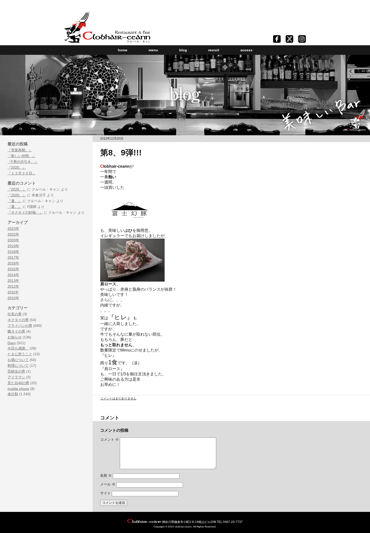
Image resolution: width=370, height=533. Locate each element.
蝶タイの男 (16, 331)
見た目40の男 (18, 383)
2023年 (13, 229)
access (246, 50)
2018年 (13, 252)
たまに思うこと (20, 354)
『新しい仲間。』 (22, 156)
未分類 (13, 394)
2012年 (13, 286)
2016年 (13, 263)
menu (153, 50)
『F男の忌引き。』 (23, 162)
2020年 (13, 240)
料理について (18, 366)
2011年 (13, 292)
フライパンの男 (20, 326)
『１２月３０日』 (22, 173)
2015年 (13, 269)
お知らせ (15, 337)
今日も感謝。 (18, 348)
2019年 (13, 246)
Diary (12, 343)
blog (183, 50)
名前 (106, 475)
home (122, 50)
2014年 (13, 275)
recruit (213, 50)
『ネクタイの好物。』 (25, 212)
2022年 (13, 234)
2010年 (13, 298)
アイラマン (16, 377)
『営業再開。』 (20, 150)
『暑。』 (15, 201)
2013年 (13, 281)
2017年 (13, 257)
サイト (105, 493)
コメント (109, 439)
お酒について (18, 360)
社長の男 (15, 314)
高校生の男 (16, 371)
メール (107, 484)
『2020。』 (17, 167)
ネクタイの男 (18, 320)
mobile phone (18, 389)
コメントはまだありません (118, 398)
